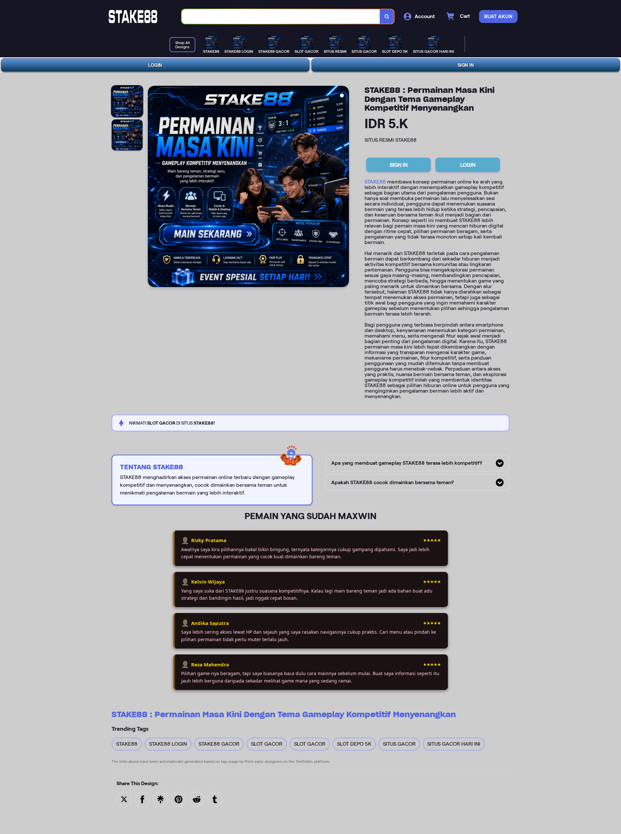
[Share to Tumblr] (215, 799)
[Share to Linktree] (160, 799)
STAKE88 (375, 181)
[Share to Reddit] (196, 799)
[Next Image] (344, 187)
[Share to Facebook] (142, 799)
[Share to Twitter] (124, 799)
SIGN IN (466, 65)
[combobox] (281, 16)
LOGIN (155, 65)
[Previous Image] (153, 187)
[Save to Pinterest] (178, 799)
